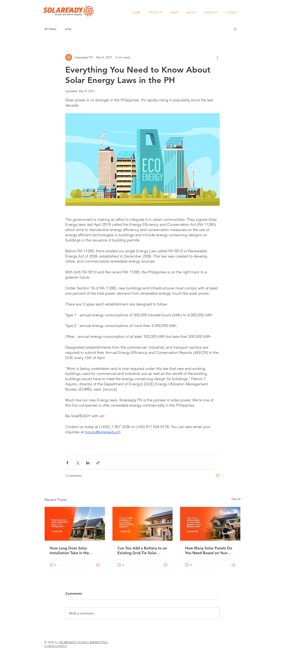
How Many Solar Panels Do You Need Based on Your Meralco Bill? (208, 550)
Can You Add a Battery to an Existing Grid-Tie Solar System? (142, 550)
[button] (235, 28)
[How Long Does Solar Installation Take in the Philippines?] (75, 524)
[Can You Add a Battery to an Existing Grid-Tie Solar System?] (142, 524)
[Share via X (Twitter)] (77, 463)
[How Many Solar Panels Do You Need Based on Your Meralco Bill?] (210, 524)
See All (236, 499)
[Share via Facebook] (67, 463)
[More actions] (217, 57)
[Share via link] (98, 463)
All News (50, 29)
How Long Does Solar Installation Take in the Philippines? (69, 550)
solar (68, 29)
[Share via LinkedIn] (88, 463)
